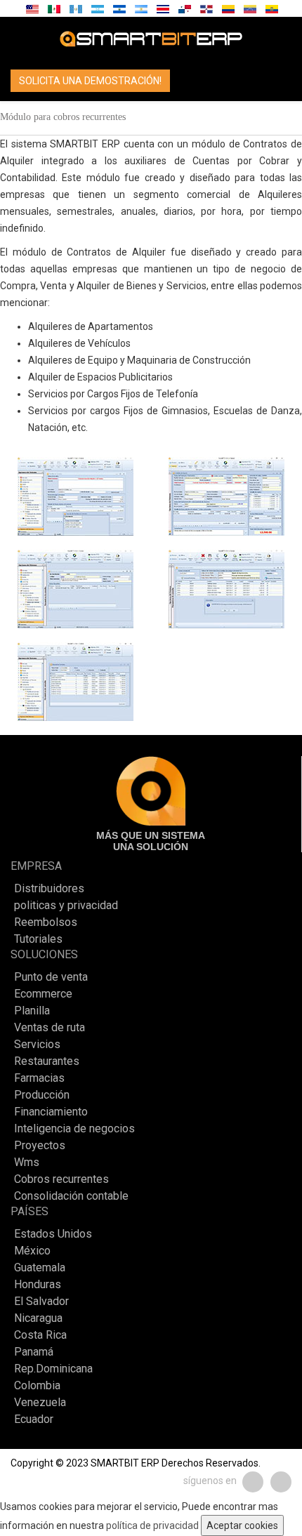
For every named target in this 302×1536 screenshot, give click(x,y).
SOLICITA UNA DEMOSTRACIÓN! (90, 80)
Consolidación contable (71, 1196)
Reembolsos (45, 922)
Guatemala (39, 1267)
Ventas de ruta (49, 1027)
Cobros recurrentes (61, 1179)
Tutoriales (38, 939)
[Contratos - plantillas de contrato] (75, 496)
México (32, 1251)
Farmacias (39, 1078)
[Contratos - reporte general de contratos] (75, 681)
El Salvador (41, 1301)
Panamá (33, 1352)
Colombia (37, 1385)
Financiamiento (51, 1112)
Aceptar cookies (242, 1525)
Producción (42, 1095)
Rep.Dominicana (53, 1369)
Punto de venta (51, 977)
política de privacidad (152, 1525)
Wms (26, 1162)
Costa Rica (40, 1335)
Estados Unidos (53, 1234)
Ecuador (33, 1419)
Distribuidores (49, 888)
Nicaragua (38, 1318)
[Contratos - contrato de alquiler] (226, 496)
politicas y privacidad (66, 905)
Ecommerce (43, 994)
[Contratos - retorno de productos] (75, 589)
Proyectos (39, 1145)
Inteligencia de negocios (74, 1128)
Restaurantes (46, 1061)
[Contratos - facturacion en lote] (226, 589)
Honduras (37, 1284)
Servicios (37, 1044)
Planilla (32, 1011)
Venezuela (40, 1402)
